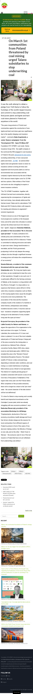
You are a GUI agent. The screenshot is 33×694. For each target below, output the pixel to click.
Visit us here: (16, 30)
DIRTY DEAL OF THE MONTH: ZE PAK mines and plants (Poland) (9, 493)
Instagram (4, 682)
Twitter (8, 675)
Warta (21, 471)
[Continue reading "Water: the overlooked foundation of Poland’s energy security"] (12, 535)
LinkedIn (10, 679)
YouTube (4, 679)
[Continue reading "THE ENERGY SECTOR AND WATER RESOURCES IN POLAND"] (12, 612)
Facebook (3, 675)
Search (21, 516)
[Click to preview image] (16, 90)
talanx (13, 471)
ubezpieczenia (7, 473)
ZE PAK (28, 473)
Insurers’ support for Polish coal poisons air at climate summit (9, 504)
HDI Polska (19, 473)
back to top (28, 510)
